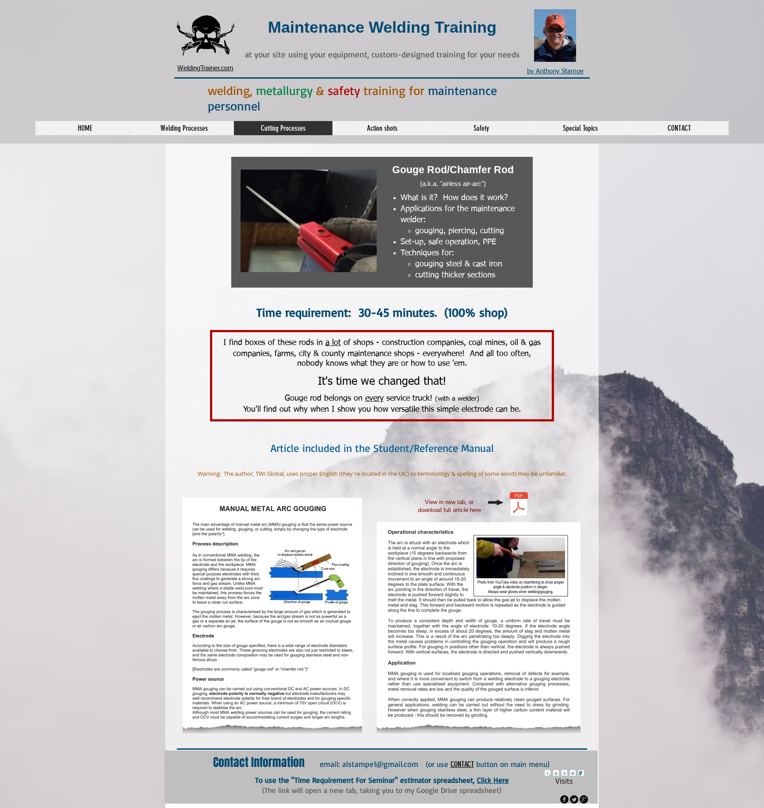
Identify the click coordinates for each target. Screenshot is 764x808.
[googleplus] (584, 799)
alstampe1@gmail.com (380, 764)
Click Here (493, 780)
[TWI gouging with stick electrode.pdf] (519, 505)
